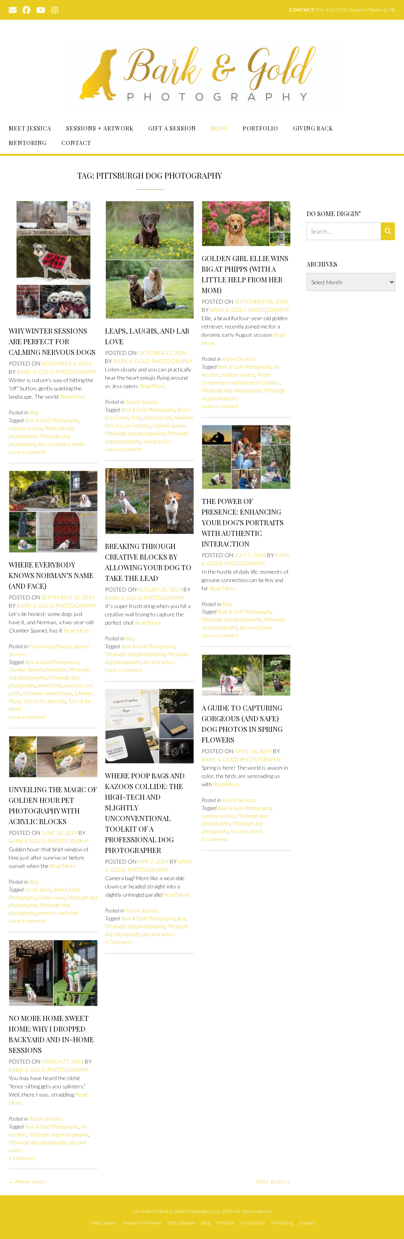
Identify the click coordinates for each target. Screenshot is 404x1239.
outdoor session (25, 428)
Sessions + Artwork (99, 128)
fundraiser (55, 669)
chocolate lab (157, 417)
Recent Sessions (142, 402)
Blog (219, 128)
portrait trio (50, 685)
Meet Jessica (30, 128)
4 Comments (118, 942)
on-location (138, 425)
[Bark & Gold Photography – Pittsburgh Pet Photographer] (202, 73)
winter (78, 444)
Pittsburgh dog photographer (135, 433)
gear (181, 918)
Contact (76, 143)
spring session (157, 441)
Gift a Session (172, 128)
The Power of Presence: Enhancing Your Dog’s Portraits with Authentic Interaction (243, 522)
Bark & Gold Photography (57, 371)
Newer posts (27, 1181)
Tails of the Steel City (44, 701)
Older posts (273, 1181)
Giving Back (313, 128)
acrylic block (38, 889)
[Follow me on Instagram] (54, 9)
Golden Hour (51, 897)
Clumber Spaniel (26, 669)
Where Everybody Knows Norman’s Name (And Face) (51, 575)
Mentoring (28, 143)
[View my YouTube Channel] (40, 9)
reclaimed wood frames (47, 693)
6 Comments (215, 839)
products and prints (58, 913)
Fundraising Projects (50, 646)
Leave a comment (27, 452)
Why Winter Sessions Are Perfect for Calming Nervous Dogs (52, 341)
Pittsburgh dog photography (38, 1142)
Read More (73, 396)
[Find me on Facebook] (26, 9)
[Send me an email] (13, 9)
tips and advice (54, 444)
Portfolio (260, 128)
